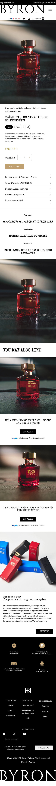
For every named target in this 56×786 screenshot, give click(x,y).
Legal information (28, 705)
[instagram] (14, 734)
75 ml (18, 127)
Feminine (45, 706)
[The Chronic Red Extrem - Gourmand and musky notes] (28, 473)
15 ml (27, 127)
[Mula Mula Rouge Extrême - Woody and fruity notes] (28, 385)
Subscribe (43, 748)
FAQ (27, 718)
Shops (10, 705)
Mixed (45, 716)
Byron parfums (11, 108)
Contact (10, 710)
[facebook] (4, 734)
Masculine (45, 711)
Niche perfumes (24, 108)
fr (10, 18)
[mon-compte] (29, 18)
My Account (10, 716)
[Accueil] (24, 9)
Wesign (32, 762)
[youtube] (24, 734)
